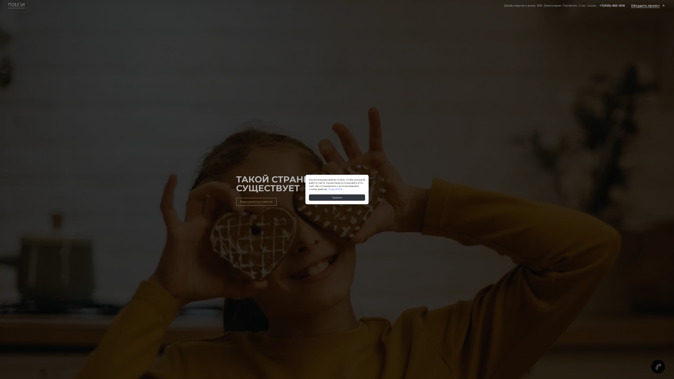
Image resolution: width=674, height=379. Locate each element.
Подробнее (335, 189)
